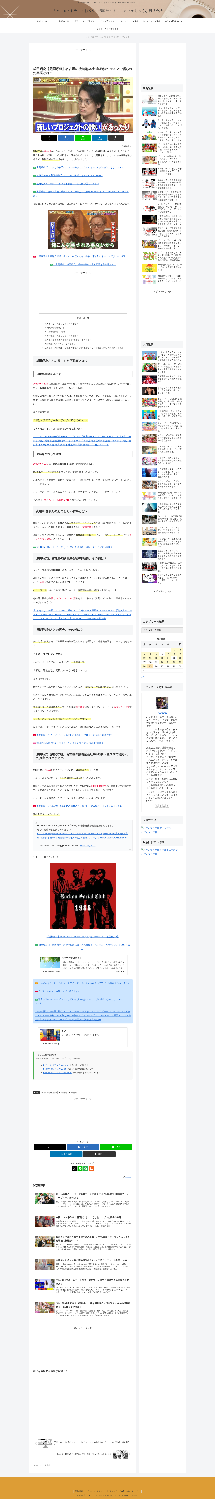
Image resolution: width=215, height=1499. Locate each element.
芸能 (37, 1093)
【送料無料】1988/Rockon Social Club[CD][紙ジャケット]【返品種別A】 (83, 936)
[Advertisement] (83, 57)
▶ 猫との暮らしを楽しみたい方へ (57, 1073)
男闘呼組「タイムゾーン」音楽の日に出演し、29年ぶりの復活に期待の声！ (74, 735)
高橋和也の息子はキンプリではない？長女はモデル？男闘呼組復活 (70, 743)
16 (180, 658)
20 (162, 662)
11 (150, 658)
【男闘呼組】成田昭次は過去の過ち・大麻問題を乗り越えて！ (84, 264)
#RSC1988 (108, 833)
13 (162, 658)
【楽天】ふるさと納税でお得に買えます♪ (57, 991)
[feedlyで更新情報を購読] (85, 1168)
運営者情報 (79, 1491)
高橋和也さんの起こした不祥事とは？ (61, 336)
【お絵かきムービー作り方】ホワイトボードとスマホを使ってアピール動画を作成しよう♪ (83, 983)
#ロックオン (91, 837)
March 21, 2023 (87, 845)
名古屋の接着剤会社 (50, 1093)
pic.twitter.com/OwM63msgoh (112, 837)
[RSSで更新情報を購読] (91, 1168)
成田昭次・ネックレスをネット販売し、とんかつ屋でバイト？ (67, 183)
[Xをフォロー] (74, 1168)
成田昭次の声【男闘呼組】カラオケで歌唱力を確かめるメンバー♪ (69, 175)
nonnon (162, 713)
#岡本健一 (49, 837)
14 (168, 658)
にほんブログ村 (149, 832)
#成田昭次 (119, 833)
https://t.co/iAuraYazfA (72, 833)
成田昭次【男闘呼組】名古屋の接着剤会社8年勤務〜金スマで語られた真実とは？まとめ (84, 348)
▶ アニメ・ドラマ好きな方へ (55, 1065)
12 (156, 658)
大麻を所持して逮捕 (56, 331)
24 (144, 666)
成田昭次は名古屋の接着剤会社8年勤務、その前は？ (68, 339)
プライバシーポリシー (95, 1491)
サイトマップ (111, 1491)
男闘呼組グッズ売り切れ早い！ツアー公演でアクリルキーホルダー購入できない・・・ (80, 167)
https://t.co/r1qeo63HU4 (49, 833)
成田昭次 (64, 1093)
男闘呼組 (74, 1093)
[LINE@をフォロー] (80, 1168)
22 (174, 662)
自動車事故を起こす (56, 327)
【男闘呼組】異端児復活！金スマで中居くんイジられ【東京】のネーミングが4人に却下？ (81, 256)
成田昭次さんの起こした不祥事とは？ (61, 323)
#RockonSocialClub (92, 833)
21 (168, 662)
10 (144, 658)
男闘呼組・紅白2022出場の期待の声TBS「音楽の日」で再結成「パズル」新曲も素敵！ (80, 806)
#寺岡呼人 (69, 837)
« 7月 (144, 677)
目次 (79, 318)
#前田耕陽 (59, 837)
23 (180, 662)
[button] (116, 138)
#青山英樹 (80, 837)
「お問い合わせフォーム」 (129, 1491)
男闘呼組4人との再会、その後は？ (60, 344)
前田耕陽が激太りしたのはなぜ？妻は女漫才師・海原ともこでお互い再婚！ (74, 547)
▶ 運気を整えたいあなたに (54, 1069)
